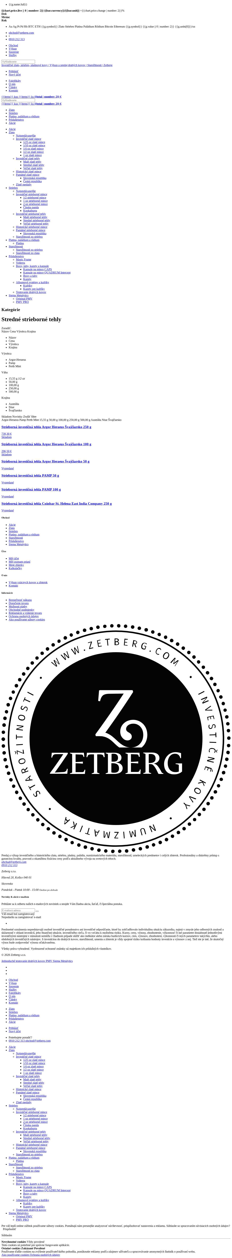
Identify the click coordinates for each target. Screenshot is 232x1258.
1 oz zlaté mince (32, 155)
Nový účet (15, 74)
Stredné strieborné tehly (36, 220)
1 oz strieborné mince (35, 200)
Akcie (12, 122)
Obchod (13, 45)
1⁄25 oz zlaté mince (34, 142)
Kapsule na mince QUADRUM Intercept (47, 272)
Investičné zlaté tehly (28, 158)
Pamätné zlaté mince (27, 174)
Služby (13, 55)
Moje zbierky (16, 564)
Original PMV (24, 298)
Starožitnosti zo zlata (28, 253)
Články (13, 87)
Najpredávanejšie (26, 135)
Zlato (12, 109)
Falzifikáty (15, 80)
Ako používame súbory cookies (27, 619)
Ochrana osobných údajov (24, 616)
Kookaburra (30, 210)
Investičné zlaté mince (28, 138)
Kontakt (13, 90)
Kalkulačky (15, 568)
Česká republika (32, 181)
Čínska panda (31, 207)
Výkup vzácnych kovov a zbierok (28, 582)
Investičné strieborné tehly (31, 213)
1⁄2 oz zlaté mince (33, 151)
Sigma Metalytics (18, 295)
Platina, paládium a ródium (24, 116)
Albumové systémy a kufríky (32, 282)
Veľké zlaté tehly (33, 168)
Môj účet (14, 558)
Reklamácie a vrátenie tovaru (25, 613)
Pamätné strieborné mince (30, 230)
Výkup (13, 48)
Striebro (13, 113)
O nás (12, 84)
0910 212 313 (17, 39)
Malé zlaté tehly (32, 161)
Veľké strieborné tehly (36, 223)
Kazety (27, 279)
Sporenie (14, 51)
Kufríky (27, 285)
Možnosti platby (18, 606)
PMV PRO (22, 301)
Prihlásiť (13, 71)
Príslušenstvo (16, 119)
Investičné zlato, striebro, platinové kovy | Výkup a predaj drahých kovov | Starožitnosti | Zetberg (56, 65)
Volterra (20, 262)
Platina (20, 243)
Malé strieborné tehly (35, 217)
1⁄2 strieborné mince (34, 197)
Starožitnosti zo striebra (29, 236)
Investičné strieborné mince (31, 194)
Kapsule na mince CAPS (37, 269)
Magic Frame (23, 259)
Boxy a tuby (30, 275)
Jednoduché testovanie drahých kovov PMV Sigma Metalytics (37, 961)
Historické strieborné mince (31, 226)
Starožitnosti (16, 246)
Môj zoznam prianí (19, 561)
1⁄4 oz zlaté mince (33, 148)
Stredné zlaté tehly (33, 164)
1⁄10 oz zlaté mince (34, 145)
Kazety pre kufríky (34, 288)
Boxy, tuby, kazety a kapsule (32, 266)
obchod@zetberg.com (21, 32)
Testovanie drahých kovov (31, 292)
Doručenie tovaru (19, 603)
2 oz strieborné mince (35, 204)
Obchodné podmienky (21, 609)
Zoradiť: (6, 328)
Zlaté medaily (24, 184)
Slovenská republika (34, 178)
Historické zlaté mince (28, 171)
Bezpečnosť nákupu (20, 599)
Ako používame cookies (15, 1254)
